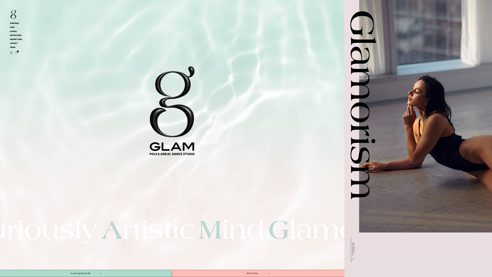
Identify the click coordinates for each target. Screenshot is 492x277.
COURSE (13, 31)
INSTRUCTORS (16, 35)
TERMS (12, 47)
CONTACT (14, 43)
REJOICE (172, 131)
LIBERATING (172, 131)
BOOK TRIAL (252, 273)
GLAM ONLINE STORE (80, 273)
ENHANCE (172, 145)
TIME (172, 145)
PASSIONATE (172, 145)
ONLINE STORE (16, 39)
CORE (12, 27)
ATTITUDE (172, 131)
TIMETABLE (14, 23)
